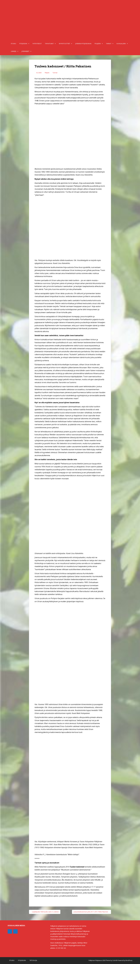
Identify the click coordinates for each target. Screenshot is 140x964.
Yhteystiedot (37, 44)
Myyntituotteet (64, 44)
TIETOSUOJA (33, 960)
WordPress (128, 960)
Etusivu (13, 44)
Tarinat (108, 44)
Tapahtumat (49, 44)
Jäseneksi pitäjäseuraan (83, 44)
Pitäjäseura (23, 44)
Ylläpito (47, 73)
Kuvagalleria (121, 44)
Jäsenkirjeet (25, 51)
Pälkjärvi (98, 44)
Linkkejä (13, 51)
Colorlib (114, 960)
